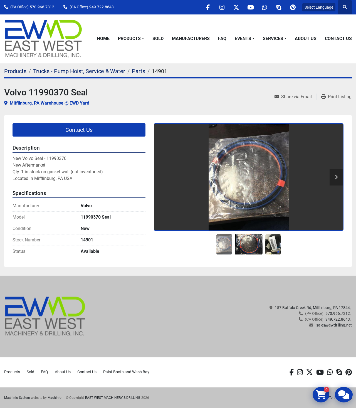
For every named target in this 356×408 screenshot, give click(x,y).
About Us (306, 38)
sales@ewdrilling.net (333, 325)
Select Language (319, 7)
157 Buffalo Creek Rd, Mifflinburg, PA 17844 (312, 307)
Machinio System (17, 398)
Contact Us (338, 38)
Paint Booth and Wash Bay (126, 372)
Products (129, 38)
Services (273, 38)
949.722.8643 (101, 7)
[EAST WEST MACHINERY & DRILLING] (45, 316)
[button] (131, 38)
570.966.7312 (42, 7)
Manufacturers (191, 38)
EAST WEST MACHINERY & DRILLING (112, 398)
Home (103, 38)
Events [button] (243, 38)
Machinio (54, 398)
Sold (158, 38)
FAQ (222, 38)
